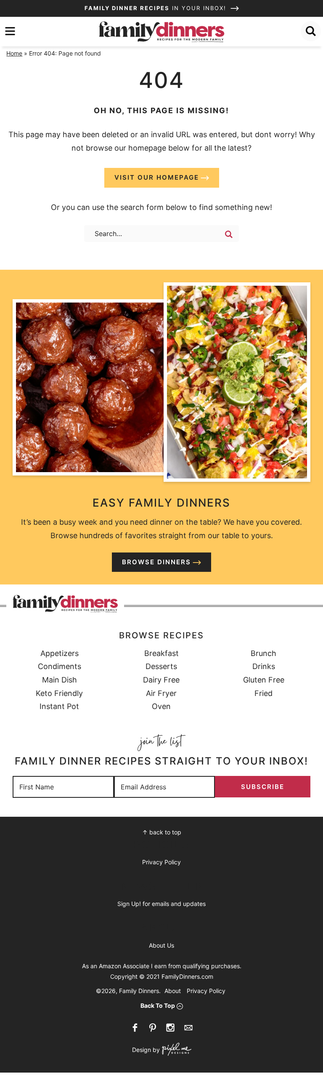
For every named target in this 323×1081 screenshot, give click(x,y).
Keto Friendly (59, 693)
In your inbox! (157, 8)
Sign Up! (129, 903)
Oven (161, 706)
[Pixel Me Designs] (175, 1050)
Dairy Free (161, 679)
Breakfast (161, 653)
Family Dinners (161, 31)
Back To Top (157, 1005)
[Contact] (188, 1028)
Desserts (161, 666)
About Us (161, 945)
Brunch (263, 653)
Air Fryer (161, 693)
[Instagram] (170, 1028)
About (172, 990)
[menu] (10, 31)
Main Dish (59, 679)
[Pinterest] (153, 1028)
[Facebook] (135, 1028)
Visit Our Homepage (156, 177)
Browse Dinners (156, 562)
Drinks (263, 666)
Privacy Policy (161, 862)
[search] (311, 31)
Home (14, 53)
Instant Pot (59, 706)
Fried (263, 693)
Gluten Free (263, 679)
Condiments (59, 666)
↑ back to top (161, 832)
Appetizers (59, 653)
